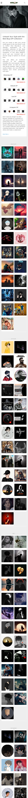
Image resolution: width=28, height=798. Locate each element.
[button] (1, 2)
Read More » (6, 134)
